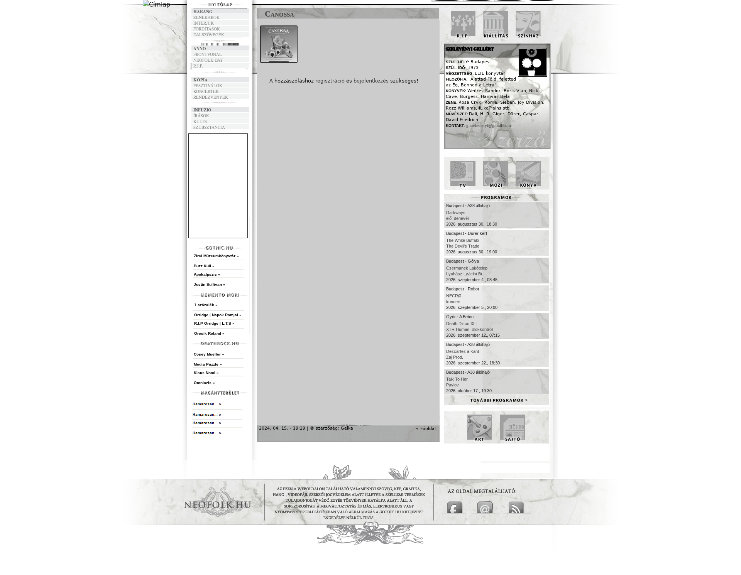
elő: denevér (457, 218)
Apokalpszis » (207, 274)
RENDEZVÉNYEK (210, 97)
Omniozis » (204, 383)
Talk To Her (457, 379)
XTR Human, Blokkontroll (469, 329)
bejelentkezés (371, 81)
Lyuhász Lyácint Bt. (464, 273)
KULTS (200, 121)
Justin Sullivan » (209, 284)
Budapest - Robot (462, 289)
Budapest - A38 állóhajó (468, 205)
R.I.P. (198, 66)
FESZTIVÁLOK (207, 85)
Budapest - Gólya (462, 261)
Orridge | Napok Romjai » (218, 315)
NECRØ (454, 295)
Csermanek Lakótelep (466, 268)
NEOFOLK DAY (208, 60)
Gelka (347, 428)
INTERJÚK (203, 23)
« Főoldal (411, 428)
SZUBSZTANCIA (209, 127)
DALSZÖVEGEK (208, 34)
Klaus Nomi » (206, 373)
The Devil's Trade (462, 246)
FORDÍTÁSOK (206, 29)
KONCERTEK (206, 91)
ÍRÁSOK (201, 115)
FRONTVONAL (207, 54)
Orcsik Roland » (209, 333)
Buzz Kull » (204, 266)
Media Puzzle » (208, 364)
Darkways (455, 212)
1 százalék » (206, 305)
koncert (453, 301)
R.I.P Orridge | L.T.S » (214, 323)
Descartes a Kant (462, 351)
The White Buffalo (462, 240)
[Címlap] (156, 4)
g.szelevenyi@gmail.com (488, 125)
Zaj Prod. (454, 357)
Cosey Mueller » (209, 354)
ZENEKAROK (206, 17)
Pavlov (452, 385)
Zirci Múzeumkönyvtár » (216, 256)
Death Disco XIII (461, 323)
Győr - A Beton (460, 316)
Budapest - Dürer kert (466, 233)
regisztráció (330, 81)
